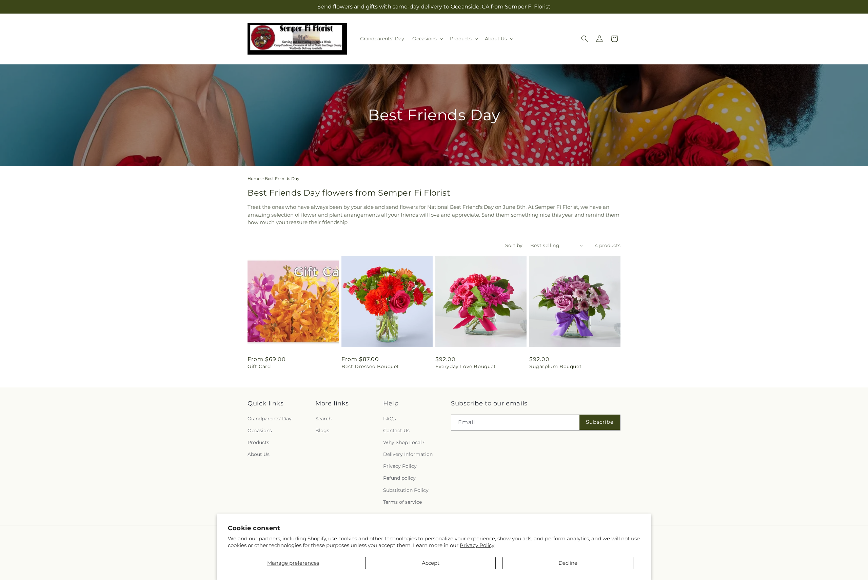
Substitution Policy (406, 490)
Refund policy (399, 478)
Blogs (322, 430)
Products (258, 442)
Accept (430, 563)
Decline (567, 563)
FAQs (389, 419)
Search (323, 419)
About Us (259, 454)
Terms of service (402, 502)
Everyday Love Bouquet (465, 366)
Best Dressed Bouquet (370, 366)
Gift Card (259, 366)
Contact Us (396, 430)
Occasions (260, 430)
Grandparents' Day (270, 419)
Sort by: (514, 245)
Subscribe (600, 422)
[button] (427, 39)
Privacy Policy (477, 545)
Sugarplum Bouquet (555, 366)
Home (254, 178)
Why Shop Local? (404, 442)
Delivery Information (408, 454)
